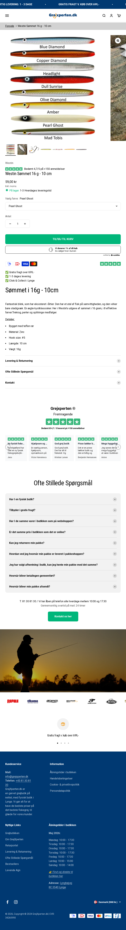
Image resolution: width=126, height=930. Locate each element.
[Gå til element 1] (10, 150)
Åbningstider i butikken (63, 772)
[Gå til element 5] (57, 150)
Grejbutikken (12, 833)
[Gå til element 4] (46, 150)
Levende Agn (12, 870)
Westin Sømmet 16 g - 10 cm (34, 26)
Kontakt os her (63, 616)
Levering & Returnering (18, 851)
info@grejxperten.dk (16, 776)
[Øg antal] (25, 224)
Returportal (11, 845)
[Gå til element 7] (81, 150)
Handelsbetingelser (61, 778)
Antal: (8, 216)
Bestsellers (12, 864)
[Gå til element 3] (34, 150)
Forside (9, 26)
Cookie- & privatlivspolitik (64, 784)
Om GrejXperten (14, 839)
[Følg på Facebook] (7, 902)
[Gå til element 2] (22, 150)
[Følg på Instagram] (16, 902)
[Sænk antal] (10, 224)
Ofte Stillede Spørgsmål (19, 857)
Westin (9, 163)
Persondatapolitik (60, 790)
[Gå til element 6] (69, 150)
